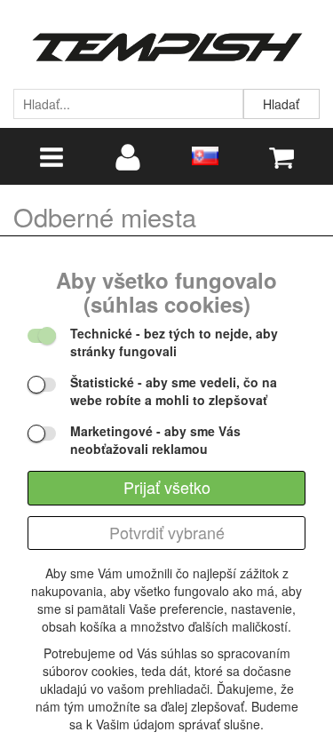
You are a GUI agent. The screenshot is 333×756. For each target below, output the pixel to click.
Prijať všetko (166, 486)
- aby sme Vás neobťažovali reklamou (155, 440)
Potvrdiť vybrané (167, 532)
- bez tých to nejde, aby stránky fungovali (174, 342)
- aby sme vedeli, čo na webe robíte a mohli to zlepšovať (173, 391)
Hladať (281, 104)
